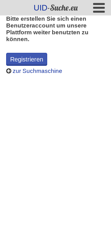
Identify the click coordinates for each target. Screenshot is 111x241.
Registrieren (26, 59)
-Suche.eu (56, 7)
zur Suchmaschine (36, 71)
